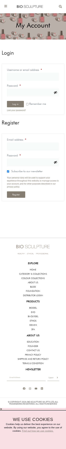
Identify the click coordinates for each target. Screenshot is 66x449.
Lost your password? (16, 110)
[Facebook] (24, 388)
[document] (33, 428)
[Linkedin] (42, 388)
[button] (33, 409)
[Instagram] (30, 388)
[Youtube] (36, 388)
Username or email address (29, 69)
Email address (21, 139)
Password (19, 85)
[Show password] (55, 92)
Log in (15, 104)
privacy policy (13, 187)
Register (16, 194)
